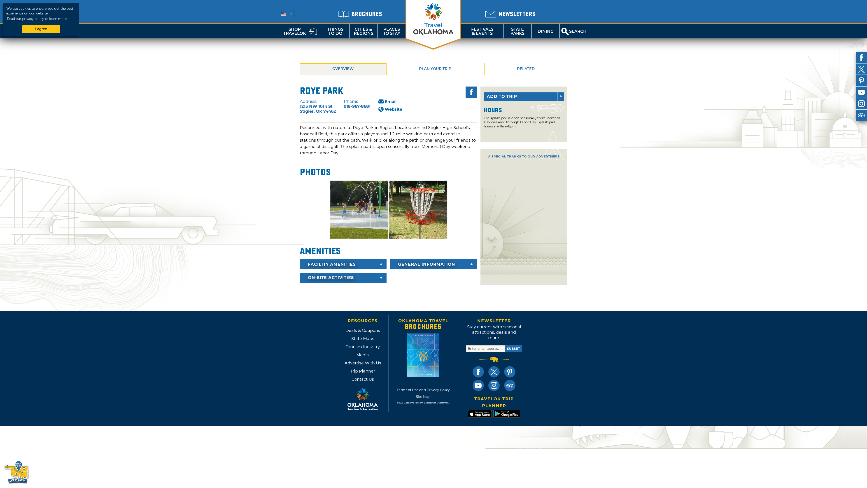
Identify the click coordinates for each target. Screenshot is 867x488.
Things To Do (335, 31)
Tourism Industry (363, 346)
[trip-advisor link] (509, 385)
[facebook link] (478, 372)
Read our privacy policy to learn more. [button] (37, 19)
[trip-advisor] (861, 115)
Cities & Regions (363, 31)
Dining (546, 31)
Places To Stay (391, 31)
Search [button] (578, 31)
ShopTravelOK (294, 31)
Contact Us (363, 379)
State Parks (517, 31)
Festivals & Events (482, 31)
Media (362, 354)
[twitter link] (494, 372)
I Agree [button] (41, 29)
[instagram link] (494, 385)
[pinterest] (861, 80)
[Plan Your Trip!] (16, 472)
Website (393, 109)
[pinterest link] (509, 372)
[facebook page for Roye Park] (471, 92)
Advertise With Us (363, 363)
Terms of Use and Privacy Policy (423, 390)
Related (526, 69)
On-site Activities (331, 277)
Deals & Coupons (362, 330)
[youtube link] (478, 385)
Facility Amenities (332, 264)
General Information (426, 264)
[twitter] (861, 69)
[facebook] (861, 57)
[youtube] (861, 92)
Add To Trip (502, 96)
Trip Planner (362, 371)
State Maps (362, 338)
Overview (343, 69)
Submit (513, 349)
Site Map (423, 396)
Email (390, 101)
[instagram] (861, 103)
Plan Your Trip (435, 69)
